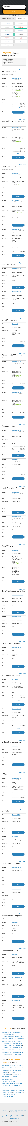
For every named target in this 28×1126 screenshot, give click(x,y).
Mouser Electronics (13, 122)
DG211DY (12, 1094)
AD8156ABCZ (20, 1083)
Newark (11, 72)
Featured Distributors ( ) (7, 18)
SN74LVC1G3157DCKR (8, 1079)
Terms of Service (18, 1115)
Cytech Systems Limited (12, 643)
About (11, 1110)
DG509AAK (5, 1094)
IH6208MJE (17, 1086)
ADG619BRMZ (16, 1074)
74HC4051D (5, 1066)
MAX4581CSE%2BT (15, 1070)
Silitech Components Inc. (12, 742)
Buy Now (18, 112)
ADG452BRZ (13, 1090)
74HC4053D (12, 1068)
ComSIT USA (7, 546)
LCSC (4, 774)
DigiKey (11, 167)
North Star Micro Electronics (13, 488)
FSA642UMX (19, 1066)
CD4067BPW (14, 1077)
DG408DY (12, 1066)
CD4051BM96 (6, 1077)
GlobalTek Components (11, 950)
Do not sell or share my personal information (14, 1117)
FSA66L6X (21, 1090)
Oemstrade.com (14, 2)
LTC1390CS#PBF (16, 78)
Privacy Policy (8, 1115)
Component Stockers (10, 426)
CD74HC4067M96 (7, 1092)
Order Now (18, 157)
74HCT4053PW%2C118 (8, 1081)
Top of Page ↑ (22, 70)
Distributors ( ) (21, 18)
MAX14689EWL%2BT (8, 1088)
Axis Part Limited (9, 264)
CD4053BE (12, 1072)
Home (4, 16)
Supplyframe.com (22, 1121)
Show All (18, 108)
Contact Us (5, 1110)
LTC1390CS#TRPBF (17, 229)
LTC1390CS (15, 173)
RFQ (18, 455)
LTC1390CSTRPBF (17, 977)
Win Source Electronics (11, 675)
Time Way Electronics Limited (14, 591)
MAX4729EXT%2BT (7, 1097)
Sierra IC (5, 810)
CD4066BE (5, 1072)
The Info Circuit (14, 1112)
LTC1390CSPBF (16, 815)
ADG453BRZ (5, 1090)
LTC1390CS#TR (16, 200)
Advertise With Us (14, 1118)
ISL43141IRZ (18, 1088)
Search (14, 12)
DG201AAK (20, 1068)
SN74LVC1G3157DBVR (8, 1083)
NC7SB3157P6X (6, 1074)
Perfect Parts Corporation (12, 863)
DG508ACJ (5, 1068)
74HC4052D (5, 1070)
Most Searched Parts (20, 1110)
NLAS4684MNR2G (18, 1092)
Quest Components (10, 319)
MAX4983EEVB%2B (7, 1086)
